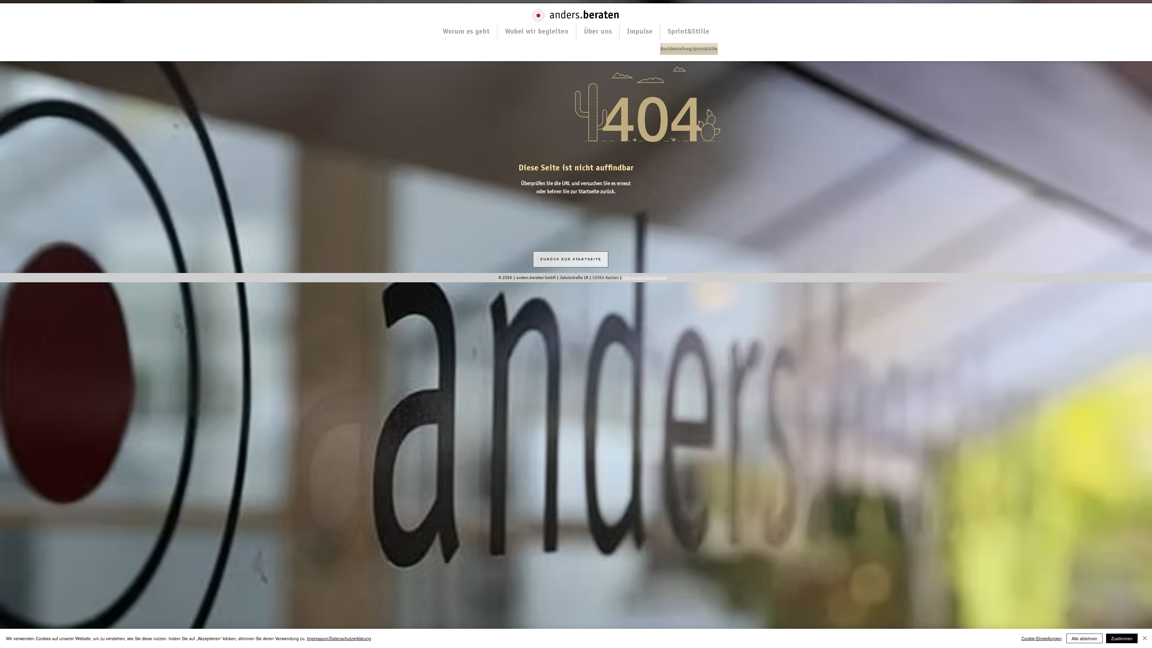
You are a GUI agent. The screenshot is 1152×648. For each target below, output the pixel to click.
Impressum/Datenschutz (645, 277)
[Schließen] (1144, 638)
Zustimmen (1121, 638)
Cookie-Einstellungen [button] (1042, 638)
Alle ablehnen (1084, 638)
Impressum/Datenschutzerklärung (339, 638)
